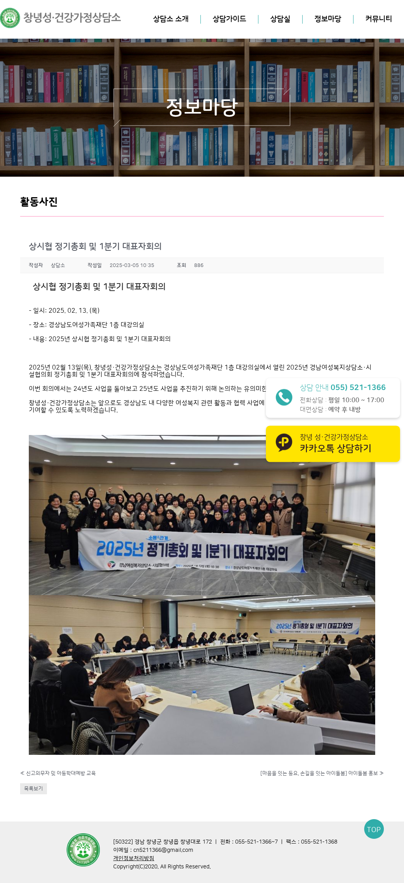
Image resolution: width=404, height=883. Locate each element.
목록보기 (33, 789)
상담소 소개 (171, 19)
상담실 (280, 19)
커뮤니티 (378, 19)
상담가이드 (229, 19)
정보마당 (327, 19)
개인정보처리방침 (133, 858)
